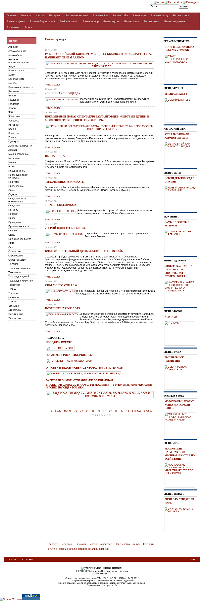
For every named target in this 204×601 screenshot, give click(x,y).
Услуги (136, 544)
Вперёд (136, 410)
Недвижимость (16, 170)
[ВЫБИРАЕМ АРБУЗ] (181, 109)
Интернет (14, 124)
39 (116, 410)
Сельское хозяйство (19, 239)
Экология (13, 305)
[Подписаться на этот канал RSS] (152, 45)
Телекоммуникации (19, 268)
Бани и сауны (16, 70)
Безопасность (16, 79)
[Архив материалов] (159, 2)
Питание (13, 209)
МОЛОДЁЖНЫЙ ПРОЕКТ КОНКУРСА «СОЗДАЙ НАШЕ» (179, 405)
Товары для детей (18, 276)
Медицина (14, 158)
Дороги (12, 108)
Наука (11, 166)
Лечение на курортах (20, 145)
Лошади (13, 150)
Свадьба (13, 230)
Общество (14, 205)
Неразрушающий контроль (18, 176)
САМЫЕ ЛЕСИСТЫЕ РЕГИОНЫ (177, 223)
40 (122, 410)
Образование (16, 186)
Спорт (12, 247)
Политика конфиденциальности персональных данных (77, 549)
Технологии (14, 272)
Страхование (16, 255)
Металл (12, 162)
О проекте (52, 544)
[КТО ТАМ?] (181, 333)
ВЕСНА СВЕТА (55, 156)
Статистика (15, 251)
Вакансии (13, 91)
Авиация (13, 47)
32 (75, 410)
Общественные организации (17, 200)
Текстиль (13, 264)
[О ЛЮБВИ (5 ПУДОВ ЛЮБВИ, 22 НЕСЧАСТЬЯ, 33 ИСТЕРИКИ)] (83, 373)
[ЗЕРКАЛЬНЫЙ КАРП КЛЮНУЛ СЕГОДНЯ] (181, 153)
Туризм (12, 289)
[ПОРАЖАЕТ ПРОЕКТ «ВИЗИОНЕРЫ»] (69, 360)
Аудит (11, 66)
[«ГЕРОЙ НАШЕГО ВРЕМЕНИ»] (64, 234)
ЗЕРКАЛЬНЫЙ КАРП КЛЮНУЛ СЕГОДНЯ (177, 136)
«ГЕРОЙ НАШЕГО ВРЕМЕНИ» (65, 228)
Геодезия (13, 104)
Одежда (12, 194)
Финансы (13, 297)
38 (110, 410)
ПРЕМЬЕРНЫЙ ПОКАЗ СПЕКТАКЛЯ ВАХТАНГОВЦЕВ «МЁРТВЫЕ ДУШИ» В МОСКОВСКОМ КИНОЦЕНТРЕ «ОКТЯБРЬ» (97, 118)
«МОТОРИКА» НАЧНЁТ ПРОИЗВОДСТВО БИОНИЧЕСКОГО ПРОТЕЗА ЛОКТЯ (178, 271)
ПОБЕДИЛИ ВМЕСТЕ (59, 342)
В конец (148, 410)
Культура (13, 141)
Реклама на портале (100, 544)
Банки (11, 74)
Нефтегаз (14, 182)
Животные (14, 116)
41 (127, 410)
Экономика (14, 310)
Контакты (148, 544)
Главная (50, 39)
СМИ (11, 243)
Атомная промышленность (18, 61)
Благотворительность (20, 87)
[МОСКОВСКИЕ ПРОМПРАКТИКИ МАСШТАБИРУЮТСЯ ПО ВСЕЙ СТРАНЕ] (181, 474)
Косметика (14, 133)
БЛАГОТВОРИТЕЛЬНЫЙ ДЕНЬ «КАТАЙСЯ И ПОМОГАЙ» (84, 251)
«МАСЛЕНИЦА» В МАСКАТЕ (64, 182)
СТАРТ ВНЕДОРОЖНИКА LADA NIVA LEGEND (179, 48)
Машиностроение (18, 154)
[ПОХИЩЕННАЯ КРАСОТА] (62, 314)
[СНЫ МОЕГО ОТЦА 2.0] (60, 291)
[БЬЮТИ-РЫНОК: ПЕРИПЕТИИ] (181, 376)
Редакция (66, 544)
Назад (67, 410)
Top (193, 559)
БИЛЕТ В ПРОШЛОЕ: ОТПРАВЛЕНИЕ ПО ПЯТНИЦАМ (79, 380)
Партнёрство (122, 544)
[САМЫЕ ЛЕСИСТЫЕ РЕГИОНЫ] (181, 241)
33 (81, 410)
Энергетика (15, 318)
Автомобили (15, 55)
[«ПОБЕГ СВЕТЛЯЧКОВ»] (61, 211)
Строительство (17, 259)
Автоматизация (17, 51)
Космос (12, 137)
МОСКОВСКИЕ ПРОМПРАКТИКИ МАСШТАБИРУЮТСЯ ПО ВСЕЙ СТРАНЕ (180, 453)
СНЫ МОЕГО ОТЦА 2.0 (61, 285)
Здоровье (13, 120)
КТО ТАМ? (171, 316)
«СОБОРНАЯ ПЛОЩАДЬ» (62, 93)
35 (93, 410)
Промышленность (18, 226)
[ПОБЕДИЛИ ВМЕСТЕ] (60, 348)
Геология (13, 99)
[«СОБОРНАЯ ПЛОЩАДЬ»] (62, 99)
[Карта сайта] (173, 2)
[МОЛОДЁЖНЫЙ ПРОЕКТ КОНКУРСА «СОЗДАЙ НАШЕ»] (181, 424)
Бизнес (12, 83)
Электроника (15, 314)
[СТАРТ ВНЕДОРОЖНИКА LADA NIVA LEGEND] (181, 66)
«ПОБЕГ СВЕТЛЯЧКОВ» (61, 205)
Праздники (14, 222)
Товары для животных (20, 280)
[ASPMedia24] (37, 6)
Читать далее (53, 84)
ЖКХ (11, 112)
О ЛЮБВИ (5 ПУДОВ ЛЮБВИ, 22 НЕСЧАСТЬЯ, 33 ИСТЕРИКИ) (84, 367)
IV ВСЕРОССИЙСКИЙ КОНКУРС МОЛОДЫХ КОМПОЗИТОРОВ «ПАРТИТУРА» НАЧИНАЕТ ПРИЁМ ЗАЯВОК (98, 55)
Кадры (12, 129)
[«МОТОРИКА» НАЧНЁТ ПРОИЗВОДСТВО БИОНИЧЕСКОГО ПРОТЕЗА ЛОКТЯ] (181, 292)
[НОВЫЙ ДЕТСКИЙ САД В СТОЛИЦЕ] (181, 197)
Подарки (13, 214)
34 (87, 410)
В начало (56, 410)
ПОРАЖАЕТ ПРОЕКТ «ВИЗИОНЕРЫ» (69, 355)
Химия (12, 301)
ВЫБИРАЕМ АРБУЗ (176, 93)
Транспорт (14, 285)
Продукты (80, 544)
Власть (12, 95)
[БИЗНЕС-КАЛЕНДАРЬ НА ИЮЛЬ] (181, 518)
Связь (11, 234)
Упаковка (13, 293)
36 (98, 410)
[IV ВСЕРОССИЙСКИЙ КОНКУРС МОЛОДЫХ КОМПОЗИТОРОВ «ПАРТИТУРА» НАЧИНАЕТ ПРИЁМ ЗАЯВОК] (99, 66)
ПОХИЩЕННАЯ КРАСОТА (62, 308)
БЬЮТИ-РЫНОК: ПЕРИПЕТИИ (175, 359)
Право (12, 218)
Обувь (11, 190)
